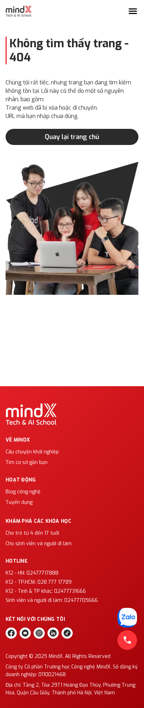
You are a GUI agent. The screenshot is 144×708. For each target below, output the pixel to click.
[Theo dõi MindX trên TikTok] (67, 633)
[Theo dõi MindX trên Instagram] (39, 633)
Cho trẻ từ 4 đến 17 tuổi (32, 533)
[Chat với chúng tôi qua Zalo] (127, 617)
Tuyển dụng (19, 502)
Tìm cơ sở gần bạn (27, 462)
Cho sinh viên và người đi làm (39, 543)
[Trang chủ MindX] (18, 11)
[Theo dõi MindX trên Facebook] (11, 633)
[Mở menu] (132, 11)
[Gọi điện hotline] (127, 640)
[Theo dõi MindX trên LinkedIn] (53, 633)
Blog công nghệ (23, 491)
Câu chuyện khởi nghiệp (32, 452)
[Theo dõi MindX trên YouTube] (25, 633)
